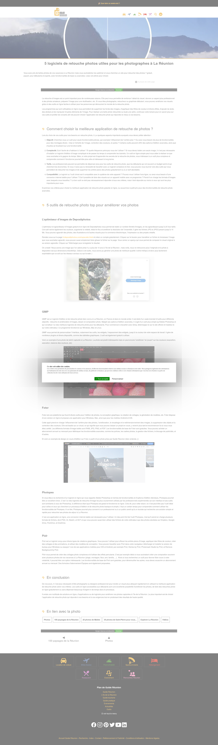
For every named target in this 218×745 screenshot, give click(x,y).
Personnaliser (117, 378)
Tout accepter (102, 378)
